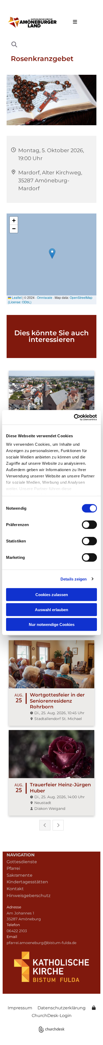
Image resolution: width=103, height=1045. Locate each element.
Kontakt (15, 888)
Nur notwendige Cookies (51, 624)
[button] (74, 22)
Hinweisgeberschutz (28, 895)
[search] (14, 44)
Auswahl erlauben (51, 609)
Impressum (20, 1007)
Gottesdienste (22, 861)
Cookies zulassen (51, 594)
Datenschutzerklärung (62, 1007)
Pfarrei (13, 868)
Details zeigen (73, 579)
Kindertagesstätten (27, 881)
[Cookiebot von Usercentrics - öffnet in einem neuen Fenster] (74, 417)
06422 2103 (17, 930)
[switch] (89, 525)
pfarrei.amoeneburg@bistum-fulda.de (41, 942)
